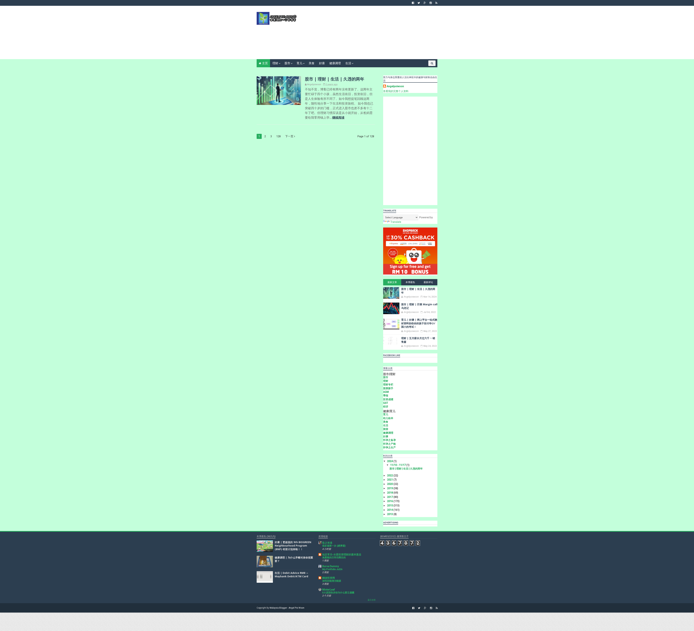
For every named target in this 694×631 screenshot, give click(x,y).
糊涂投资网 (328, 577)
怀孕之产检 (389, 443)
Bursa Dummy (330, 566)
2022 (390, 475)
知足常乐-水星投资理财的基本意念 (341, 554)
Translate (395, 221)
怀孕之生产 (389, 447)
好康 (322, 63)
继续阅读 (338, 118)
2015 (390, 505)
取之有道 (327, 542)
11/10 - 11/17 (398, 465)
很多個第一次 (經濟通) (334, 545)
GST (385, 402)
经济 (385, 406)
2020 (390, 484)
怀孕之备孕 (389, 440)
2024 (390, 461)
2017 (390, 497)
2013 (390, 514)
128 (278, 136)
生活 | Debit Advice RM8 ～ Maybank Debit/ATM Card (292, 574)
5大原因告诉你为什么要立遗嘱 (338, 592)
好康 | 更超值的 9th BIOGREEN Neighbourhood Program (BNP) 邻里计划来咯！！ (293, 545)
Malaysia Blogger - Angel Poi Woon (287, 608)
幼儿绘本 (388, 418)
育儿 (299, 63)
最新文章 (392, 282)
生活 (348, 63)
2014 (390, 509)
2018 (390, 492)
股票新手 (388, 388)
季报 (385, 395)
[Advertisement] (371, 34)
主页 (265, 63)
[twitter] (419, 3)
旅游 (385, 429)
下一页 (289, 136)
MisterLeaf (328, 589)
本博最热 (410, 282)
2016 (390, 501)
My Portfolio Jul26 (332, 569)
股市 (287, 63)
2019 (390, 488)
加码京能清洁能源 (331, 580)
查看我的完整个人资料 (395, 91)
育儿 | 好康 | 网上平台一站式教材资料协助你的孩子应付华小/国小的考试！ (419, 323)
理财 (275, 63)
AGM (386, 391)
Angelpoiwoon (395, 86)
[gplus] (425, 3)
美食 (311, 63)
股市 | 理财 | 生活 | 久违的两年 (334, 79)
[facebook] (413, 3)
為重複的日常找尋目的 (334, 557)
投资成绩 (388, 399)
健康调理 (335, 63)
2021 (390, 479)
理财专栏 (388, 384)
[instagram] (431, 3)
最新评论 (428, 282)
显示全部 (372, 600)
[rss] (436, 3)
